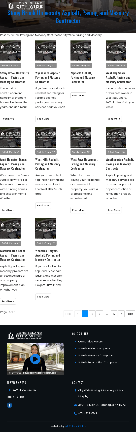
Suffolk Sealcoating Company (97, 362)
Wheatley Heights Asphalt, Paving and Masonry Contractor (47, 255)
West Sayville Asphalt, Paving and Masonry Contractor (84, 163)
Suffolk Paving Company (94, 348)
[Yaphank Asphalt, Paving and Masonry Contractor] (80, 50)
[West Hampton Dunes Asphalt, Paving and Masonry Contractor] (10, 137)
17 (114, 314)
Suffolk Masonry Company (95, 355)
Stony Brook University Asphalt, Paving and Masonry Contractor (14, 77)
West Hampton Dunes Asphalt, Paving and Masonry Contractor (13, 163)
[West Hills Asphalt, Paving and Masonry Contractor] (45, 137)
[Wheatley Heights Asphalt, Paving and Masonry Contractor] (45, 228)
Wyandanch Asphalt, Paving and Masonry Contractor (47, 77)
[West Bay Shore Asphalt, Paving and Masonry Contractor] (116, 50)
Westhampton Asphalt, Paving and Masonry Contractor (120, 163)
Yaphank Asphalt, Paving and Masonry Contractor (82, 77)
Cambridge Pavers (90, 341)
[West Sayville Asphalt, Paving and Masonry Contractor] (80, 137)
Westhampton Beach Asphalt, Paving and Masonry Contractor (13, 255)
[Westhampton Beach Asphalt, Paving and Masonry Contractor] (10, 228)
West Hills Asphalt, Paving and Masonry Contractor (47, 163)
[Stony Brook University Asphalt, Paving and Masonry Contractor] (10, 50)
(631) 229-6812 (87, 413)
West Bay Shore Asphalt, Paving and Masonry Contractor (118, 77)
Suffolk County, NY (24, 390)
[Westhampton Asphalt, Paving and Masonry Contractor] (116, 137)
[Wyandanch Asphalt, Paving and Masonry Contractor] (45, 50)
